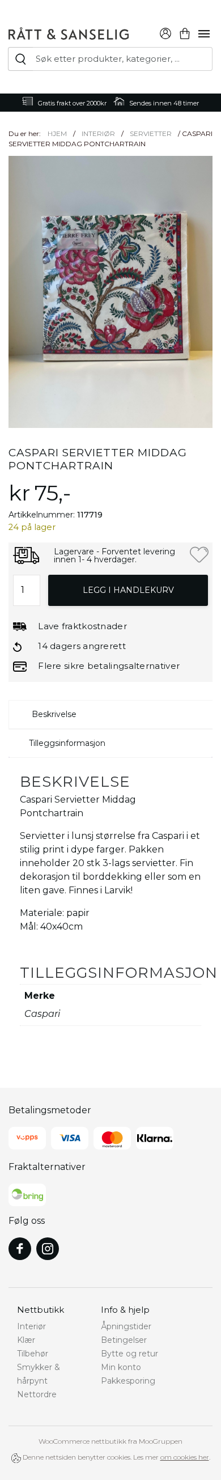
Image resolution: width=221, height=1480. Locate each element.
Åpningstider (126, 1326)
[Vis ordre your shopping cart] (184, 32)
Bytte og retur (129, 1353)
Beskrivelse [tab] (54, 714)
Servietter (151, 133)
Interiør (98, 133)
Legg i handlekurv (128, 590)
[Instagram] (47, 1248)
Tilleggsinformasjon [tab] (67, 743)
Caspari (42, 1013)
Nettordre (37, 1394)
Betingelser (124, 1340)
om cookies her (184, 1457)
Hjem (57, 133)
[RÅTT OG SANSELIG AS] (68, 32)
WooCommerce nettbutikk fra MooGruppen (110, 1441)
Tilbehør (32, 1353)
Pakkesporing (128, 1381)
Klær (26, 1340)
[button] (199, 554)
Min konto (121, 1367)
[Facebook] (19, 1248)
